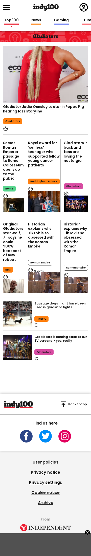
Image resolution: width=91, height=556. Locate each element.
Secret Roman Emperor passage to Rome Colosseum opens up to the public (13, 160)
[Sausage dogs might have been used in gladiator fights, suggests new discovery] (17, 314)
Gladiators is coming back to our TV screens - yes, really (60, 339)
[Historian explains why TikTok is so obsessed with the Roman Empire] (44, 282)
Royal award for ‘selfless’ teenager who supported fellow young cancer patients (44, 154)
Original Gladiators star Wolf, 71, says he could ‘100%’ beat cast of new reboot (13, 242)
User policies (45, 462)
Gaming (61, 20)
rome (9, 188)
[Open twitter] (45, 436)
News (36, 20)
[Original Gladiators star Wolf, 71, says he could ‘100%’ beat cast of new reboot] (13, 286)
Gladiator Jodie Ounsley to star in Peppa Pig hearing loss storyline (43, 109)
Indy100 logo (46, 7)
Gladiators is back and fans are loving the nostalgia (75, 151)
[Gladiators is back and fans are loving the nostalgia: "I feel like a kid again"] (76, 204)
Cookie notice (45, 492)
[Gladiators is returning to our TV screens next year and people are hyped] (17, 347)
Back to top (77, 404)
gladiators (44, 352)
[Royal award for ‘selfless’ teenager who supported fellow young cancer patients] (44, 201)
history (41, 319)
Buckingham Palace (43, 181)
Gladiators (12, 121)
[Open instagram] (64, 436)
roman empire (40, 262)
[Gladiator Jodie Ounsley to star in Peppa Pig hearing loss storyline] (45, 74)
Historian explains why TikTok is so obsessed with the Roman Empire (41, 235)
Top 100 (11, 20)
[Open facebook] (26, 436)
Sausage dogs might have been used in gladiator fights (60, 305)
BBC (8, 270)
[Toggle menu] (8, 7)
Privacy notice (45, 472)
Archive (45, 503)
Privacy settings (45, 482)
